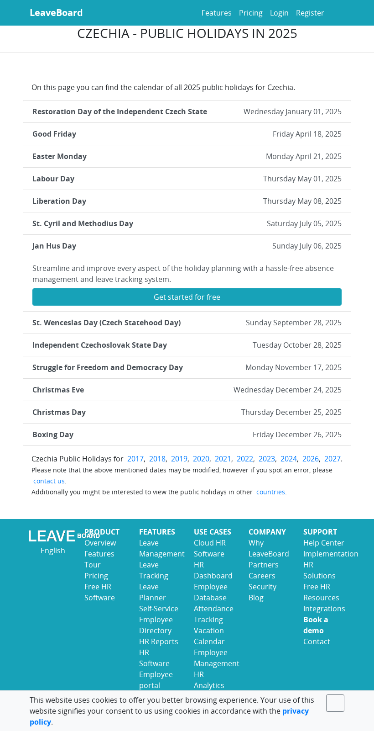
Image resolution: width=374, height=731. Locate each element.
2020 (201, 459)
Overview (100, 543)
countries (270, 491)
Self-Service (158, 609)
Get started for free (187, 297)
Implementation (330, 554)
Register (310, 13)
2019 (179, 459)
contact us (49, 481)
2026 (310, 459)
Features (217, 13)
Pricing (251, 13)
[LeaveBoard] (50, 535)
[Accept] (336, 703)
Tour (92, 565)
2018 (157, 459)
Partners (264, 565)
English (52, 551)
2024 (288, 459)
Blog (256, 598)
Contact (316, 641)
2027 (332, 459)
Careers (262, 576)
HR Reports (158, 641)
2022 (245, 459)
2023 (267, 459)
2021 (223, 459)
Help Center (323, 543)
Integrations (324, 609)
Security (262, 587)
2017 (135, 459)
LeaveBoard (56, 12)
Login (279, 13)
